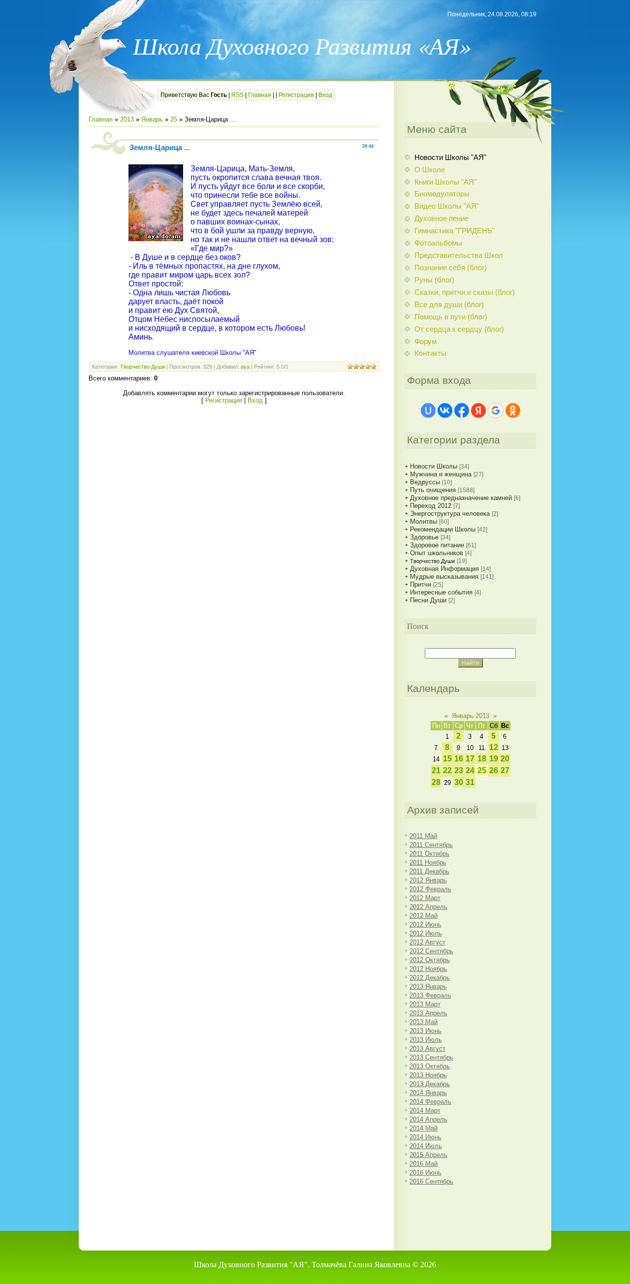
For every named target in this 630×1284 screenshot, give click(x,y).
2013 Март (425, 1004)
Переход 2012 (430, 505)
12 (493, 747)
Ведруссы (425, 482)
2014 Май (424, 1128)
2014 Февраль (430, 1101)
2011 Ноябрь (428, 862)
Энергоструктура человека (450, 513)
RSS (237, 95)
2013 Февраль (430, 995)
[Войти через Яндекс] (478, 410)
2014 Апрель (428, 1119)
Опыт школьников (436, 553)
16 (458, 758)
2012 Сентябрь (431, 951)
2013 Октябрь (430, 1066)
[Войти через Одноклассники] (512, 410)
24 (470, 770)
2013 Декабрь (430, 1084)
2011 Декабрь (429, 871)
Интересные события (441, 592)
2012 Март (425, 898)
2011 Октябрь (429, 853)
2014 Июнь (425, 1137)
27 (505, 770)
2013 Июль (426, 1039)
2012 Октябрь (430, 960)
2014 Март (425, 1110)
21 (436, 770)
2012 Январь (428, 880)
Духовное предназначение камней (461, 497)
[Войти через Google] (496, 410)
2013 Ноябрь (428, 1075)
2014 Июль (426, 1146)
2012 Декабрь (430, 977)
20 (505, 758)
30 (458, 782)
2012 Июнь (425, 924)
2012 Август (427, 942)
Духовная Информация (444, 568)
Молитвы (423, 521)
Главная (259, 95)
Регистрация (296, 95)
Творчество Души (142, 367)
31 (470, 782)
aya (245, 367)
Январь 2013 (470, 716)
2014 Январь (428, 1092)
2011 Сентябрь (431, 844)
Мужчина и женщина (441, 474)
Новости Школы (433, 466)
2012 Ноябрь (428, 968)
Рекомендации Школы (442, 529)
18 (481, 758)
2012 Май (424, 915)
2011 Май (423, 836)
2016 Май (424, 1163)
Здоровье (424, 537)
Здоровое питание (437, 545)
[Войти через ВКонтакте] (445, 410)
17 (470, 758)
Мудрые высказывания (444, 576)
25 (173, 119)
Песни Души (428, 600)
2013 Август (427, 1048)
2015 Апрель (428, 1155)
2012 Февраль (430, 889)
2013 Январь (428, 986)
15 (447, 758)
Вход (325, 95)
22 (447, 770)
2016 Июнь (425, 1172)
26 (493, 770)
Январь (152, 119)
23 (458, 770)
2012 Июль (426, 933)
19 (493, 758)
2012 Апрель (428, 906)
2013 (127, 119)
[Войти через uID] (428, 410)
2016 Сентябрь (431, 1181)
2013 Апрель (428, 1013)
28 (436, 782)
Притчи (420, 584)
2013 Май (424, 1022)
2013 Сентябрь (431, 1057)
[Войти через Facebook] (461, 410)
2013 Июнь (425, 1030)
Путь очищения (433, 490)
